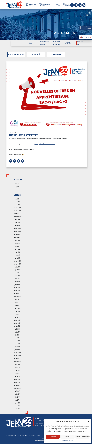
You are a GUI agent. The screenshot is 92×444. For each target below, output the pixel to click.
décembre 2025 (17, 208)
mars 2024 (17, 252)
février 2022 (17, 314)
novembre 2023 (17, 264)
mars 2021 (17, 344)
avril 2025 (17, 219)
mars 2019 (17, 406)
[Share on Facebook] (10, 162)
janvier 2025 (17, 225)
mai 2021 (17, 338)
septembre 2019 (17, 388)
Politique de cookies (67, 440)
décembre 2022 (17, 287)
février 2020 (17, 373)
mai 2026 (17, 199)
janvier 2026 (17, 205)
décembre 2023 (17, 261)
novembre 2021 (17, 323)
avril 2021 (17, 341)
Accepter (53, 436)
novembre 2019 (17, 382)
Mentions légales (31, 435)
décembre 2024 (17, 228)
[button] (88, 421)
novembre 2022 (17, 290)
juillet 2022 (17, 299)
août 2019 (17, 391)
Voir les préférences (82, 436)
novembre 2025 (17, 211)
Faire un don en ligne (22, 435)
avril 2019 (17, 403)
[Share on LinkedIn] (18, 162)
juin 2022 (17, 302)
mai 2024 (17, 246)
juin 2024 (17, 243)
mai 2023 (17, 273)
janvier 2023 (17, 284)
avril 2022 (17, 308)
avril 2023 (17, 276)
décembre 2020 (17, 352)
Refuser (67, 436)
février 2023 (17, 282)
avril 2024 (17, 249)
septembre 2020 (17, 361)
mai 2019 (17, 400)
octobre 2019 (17, 385)
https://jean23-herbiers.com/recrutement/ (44, 144)
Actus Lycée (36, 54)
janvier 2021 (17, 350)
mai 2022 (17, 305)
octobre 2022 (17, 293)
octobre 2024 (17, 234)
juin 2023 (17, 270)
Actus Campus (56, 54)
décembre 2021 (17, 320)
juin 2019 (17, 397)
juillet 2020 (17, 364)
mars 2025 (17, 222)
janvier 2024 (17, 258)
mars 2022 (17, 311)
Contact (38, 435)
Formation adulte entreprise (56, 43)
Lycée (17, 187)
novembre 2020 (17, 355)
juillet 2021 (17, 332)
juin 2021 (17, 335)
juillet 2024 (17, 240)
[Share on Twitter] (14, 162)
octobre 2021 (17, 326)
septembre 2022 (17, 296)
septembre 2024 (17, 237)
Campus (17, 184)
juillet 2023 (17, 267)
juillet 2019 (17, 394)
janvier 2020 (17, 376)
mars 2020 (17, 370)
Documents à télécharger (11, 435)
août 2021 (17, 329)
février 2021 (17, 347)
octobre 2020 (17, 358)
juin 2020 (17, 367)
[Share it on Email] (22, 162)
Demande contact (82, 43)
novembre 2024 (17, 231)
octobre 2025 (17, 214)
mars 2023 (17, 279)
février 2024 (17, 255)
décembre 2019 (17, 379)
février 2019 (17, 409)
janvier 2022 (17, 317)
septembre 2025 (17, 216)
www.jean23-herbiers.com (40, 425)
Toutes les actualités (16, 54)
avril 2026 (17, 202)
